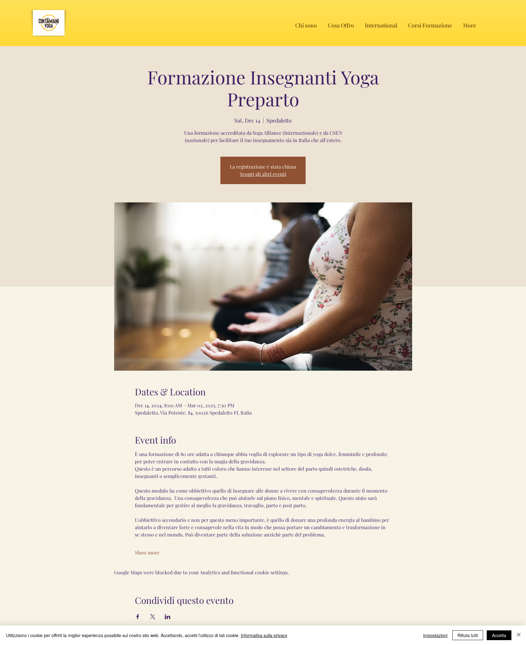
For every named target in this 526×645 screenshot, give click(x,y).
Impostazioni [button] (435, 635)
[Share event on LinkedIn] (167, 616)
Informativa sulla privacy (264, 635)
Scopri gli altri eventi (263, 174)
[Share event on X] (153, 616)
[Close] (518, 635)
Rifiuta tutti (468, 635)
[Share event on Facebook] (138, 616)
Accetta (499, 635)
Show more (147, 552)
